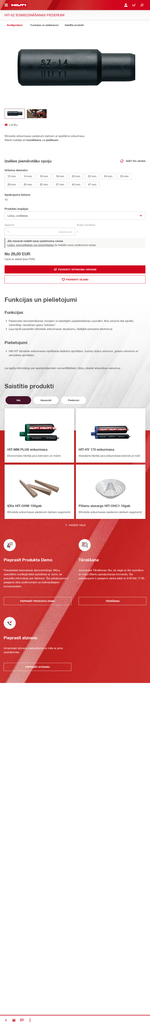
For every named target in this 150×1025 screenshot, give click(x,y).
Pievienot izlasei (77, 279)
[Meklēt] (142, 5)
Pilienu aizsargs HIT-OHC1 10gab (104, 506)
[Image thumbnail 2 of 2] (37, 114)
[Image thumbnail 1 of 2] (15, 114)
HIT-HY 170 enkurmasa (96, 449)
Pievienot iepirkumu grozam (77, 269)
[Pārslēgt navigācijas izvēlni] (6, 5)
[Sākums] (18, 5)
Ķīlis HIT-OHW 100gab (24, 506)
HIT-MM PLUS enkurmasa (27, 449)
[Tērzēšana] (22, 1020)
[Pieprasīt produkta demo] (14, 1020)
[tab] (14, 25)
